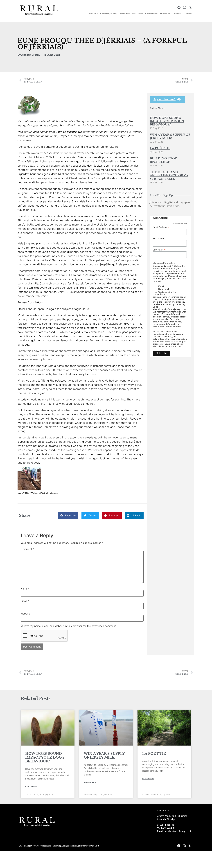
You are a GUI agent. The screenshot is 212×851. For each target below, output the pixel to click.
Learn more (170, 344)
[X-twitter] (190, 7)
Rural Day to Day (108, 14)
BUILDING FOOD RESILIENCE (163, 160)
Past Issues (137, 14)
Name (25, 588)
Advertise (176, 14)
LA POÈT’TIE (160, 148)
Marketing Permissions (164, 263)
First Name (159, 238)
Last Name (159, 249)
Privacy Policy (85, 846)
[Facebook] (179, 7)
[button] (68, 515)
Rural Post (125, 14)
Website (25, 613)
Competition (151, 14)
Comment (27, 549)
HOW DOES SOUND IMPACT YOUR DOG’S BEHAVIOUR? (167, 121)
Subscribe (165, 14)
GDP (95, 846)
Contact (188, 14)
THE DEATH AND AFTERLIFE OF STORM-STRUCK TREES (169, 175)
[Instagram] (184, 7)
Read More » (31, 786)
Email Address (161, 227)
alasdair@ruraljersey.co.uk (178, 831)
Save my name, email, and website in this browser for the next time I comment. (69, 626)
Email (25, 601)
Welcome (93, 14)
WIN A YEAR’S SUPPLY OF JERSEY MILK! (170, 136)
